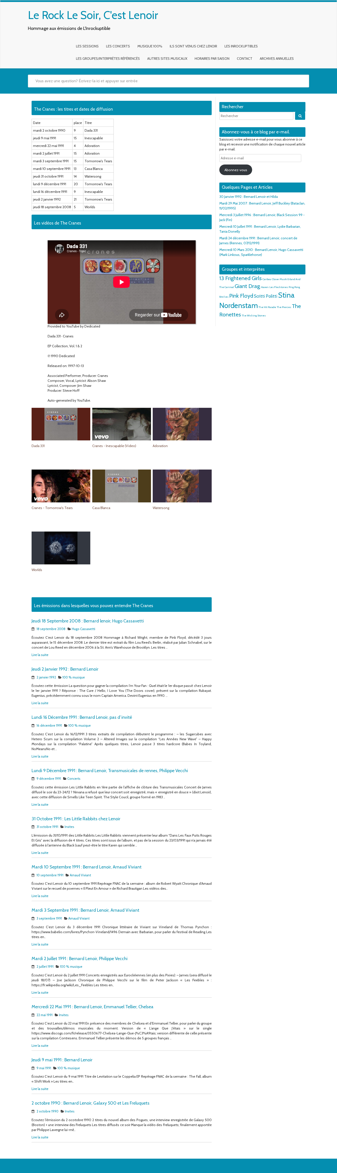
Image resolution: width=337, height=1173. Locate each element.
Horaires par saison (212, 58)
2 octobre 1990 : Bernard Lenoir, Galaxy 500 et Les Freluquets (91, 1103)
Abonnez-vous (236, 170)
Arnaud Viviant (80, 875)
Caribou (266, 279)
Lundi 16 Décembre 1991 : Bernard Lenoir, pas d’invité (82, 717)
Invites (69, 827)
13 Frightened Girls (240, 278)
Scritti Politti (265, 296)
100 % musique (73, 677)
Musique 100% (149, 46)
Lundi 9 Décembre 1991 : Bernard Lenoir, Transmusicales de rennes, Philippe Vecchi (110, 770)
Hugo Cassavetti (83, 629)
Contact (244, 58)
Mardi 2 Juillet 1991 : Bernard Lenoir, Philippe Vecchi (80, 958)
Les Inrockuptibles (241, 46)
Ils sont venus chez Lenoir (193, 46)
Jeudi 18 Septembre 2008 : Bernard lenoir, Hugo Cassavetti (88, 621)
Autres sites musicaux (167, 58)
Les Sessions (87, 46)
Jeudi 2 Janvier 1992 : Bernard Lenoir (65, 669)
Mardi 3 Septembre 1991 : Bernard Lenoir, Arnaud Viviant (85, 910)
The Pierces (284, 307)
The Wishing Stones (254, 315)
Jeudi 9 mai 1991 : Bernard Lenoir (62, 1060)
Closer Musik (279, 279)
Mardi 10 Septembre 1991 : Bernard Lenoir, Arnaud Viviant (87, 867)
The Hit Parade (267, 307)
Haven (265, 287)
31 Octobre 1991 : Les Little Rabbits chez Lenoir (76, 819)
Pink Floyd (241, 295)
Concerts (73, 779)
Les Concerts (118, 46)
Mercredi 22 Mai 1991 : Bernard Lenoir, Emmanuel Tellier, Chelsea (92, 1006)
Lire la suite (40, 655)
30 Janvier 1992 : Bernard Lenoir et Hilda (248, 196)
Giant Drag (247, 286)
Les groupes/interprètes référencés (108, 58)
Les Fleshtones (278, 287)
